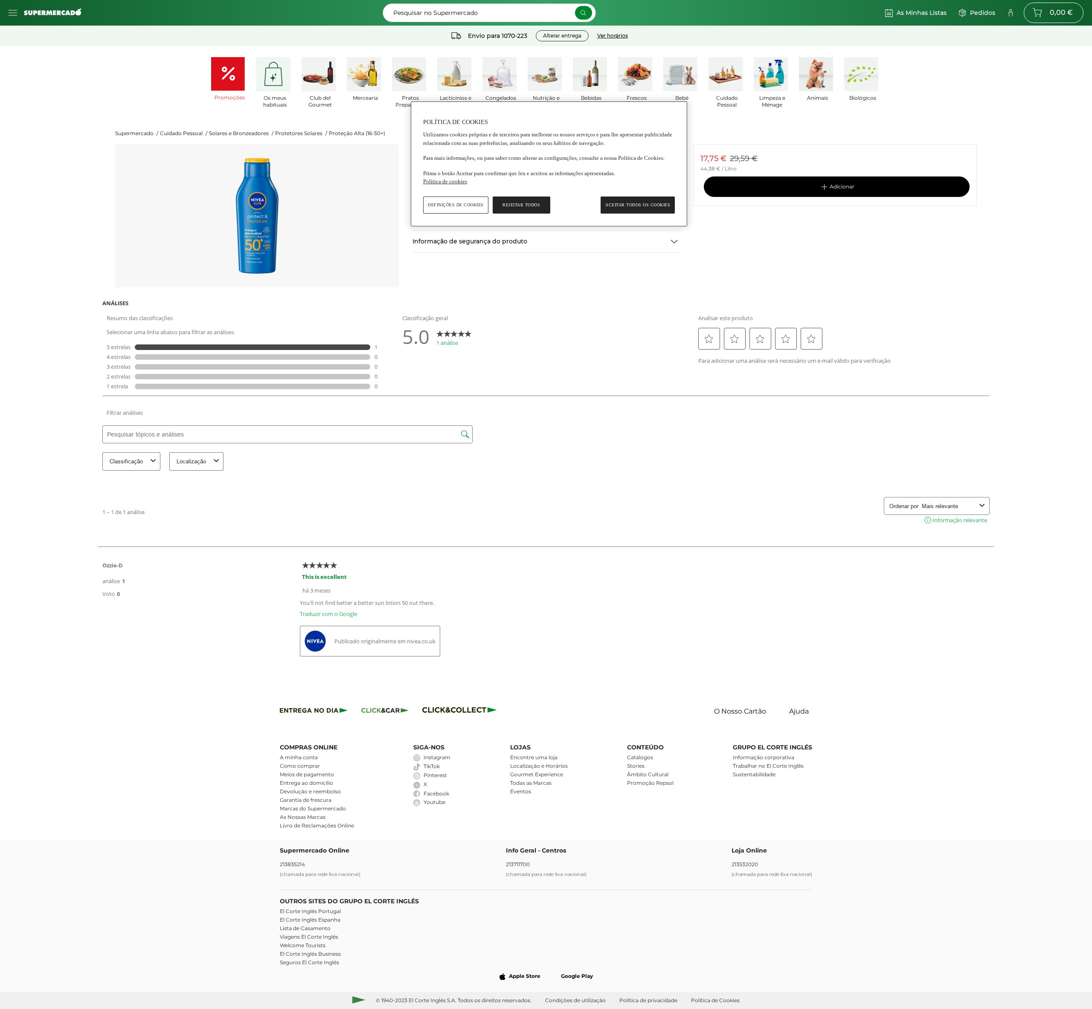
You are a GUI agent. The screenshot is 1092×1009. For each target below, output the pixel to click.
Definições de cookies (456, 204)
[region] (549, 164)
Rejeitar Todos (521, 204)
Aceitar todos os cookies (637, 204)
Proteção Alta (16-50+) (357, 133)
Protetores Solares (301, 133)
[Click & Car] (385, 711)
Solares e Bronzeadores (241, 133)
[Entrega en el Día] (461, 711)
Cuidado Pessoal (183, 133)
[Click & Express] (314, 711)
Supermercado (136, 133)
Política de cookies (445, 181)
